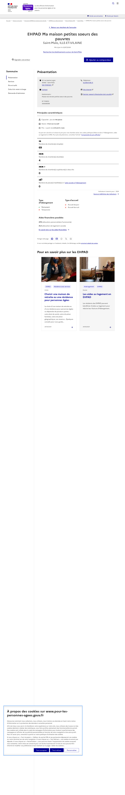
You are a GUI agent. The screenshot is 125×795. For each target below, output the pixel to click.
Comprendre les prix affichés (90, 135)
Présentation (13, 77)
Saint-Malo (80, 20)
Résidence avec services (62, 287)
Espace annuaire (17, 20)
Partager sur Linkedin (71, 239)
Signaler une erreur (22, 59)
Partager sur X (66, 239)
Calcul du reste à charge (17, 89)
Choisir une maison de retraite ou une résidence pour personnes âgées (59, 297)
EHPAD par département (56, 20)
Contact (44, 90)
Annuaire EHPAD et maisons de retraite (35, 20)
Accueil (8, 20)
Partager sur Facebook (61, 239)
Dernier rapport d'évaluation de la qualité (97, 94)
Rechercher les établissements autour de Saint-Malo (62, 52)
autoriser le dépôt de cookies (89, 243)
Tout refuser (56, 750)
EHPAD (48, 287)
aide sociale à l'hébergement (75, 183)
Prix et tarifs (12, 85)
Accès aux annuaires (96, 16)
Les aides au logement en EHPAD (97, 295)
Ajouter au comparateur (100, 59)
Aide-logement (89, 287)
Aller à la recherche (113, 3)
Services (11, 81)
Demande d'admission (16, 93)
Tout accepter (41, 750)
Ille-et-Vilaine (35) (70, 20)
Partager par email (57, 239)
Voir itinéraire (47, 85)
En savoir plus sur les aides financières (53, 230)
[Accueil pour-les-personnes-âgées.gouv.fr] (28, 7)
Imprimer (52, 239)
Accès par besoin (112, 16)
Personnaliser (72, 750)
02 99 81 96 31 (88, 83)
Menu (117, 3)
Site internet (87, 90)
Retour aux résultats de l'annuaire (63, 27)
